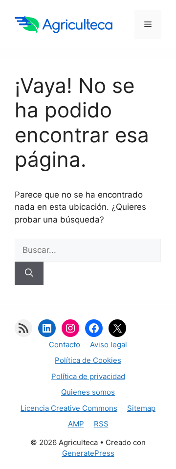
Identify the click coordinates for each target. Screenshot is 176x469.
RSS (101, 423)
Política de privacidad (88, 376)
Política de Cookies (88, 360)
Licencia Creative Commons (69, 408)
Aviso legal (108, 344)
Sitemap (141, 408)
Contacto (64, 344)
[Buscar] (29, 273)
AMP (76, 423)
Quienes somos (88, 392)
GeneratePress (88, 453)
